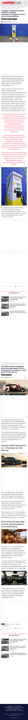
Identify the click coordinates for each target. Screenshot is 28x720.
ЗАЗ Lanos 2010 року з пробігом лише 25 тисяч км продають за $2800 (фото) (18, 305)
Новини (9, 7)
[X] (9, 286)
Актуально (14, 7)
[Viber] (18, 286)
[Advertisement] (14, 60)
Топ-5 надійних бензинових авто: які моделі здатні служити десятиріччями (18, 298)
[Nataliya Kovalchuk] (2, 21)
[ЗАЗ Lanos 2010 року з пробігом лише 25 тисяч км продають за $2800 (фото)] (5, 306)
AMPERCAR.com (4, 7)
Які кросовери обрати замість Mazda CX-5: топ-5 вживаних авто (18, 311)
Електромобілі (4, 19)
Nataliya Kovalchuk (7, 21)
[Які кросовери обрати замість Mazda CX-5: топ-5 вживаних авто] (5, 313)
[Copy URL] (21, 286)
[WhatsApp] (12, 286)
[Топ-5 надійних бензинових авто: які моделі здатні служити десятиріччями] (5, 299)
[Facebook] (6, 286)
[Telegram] (15, 286)
